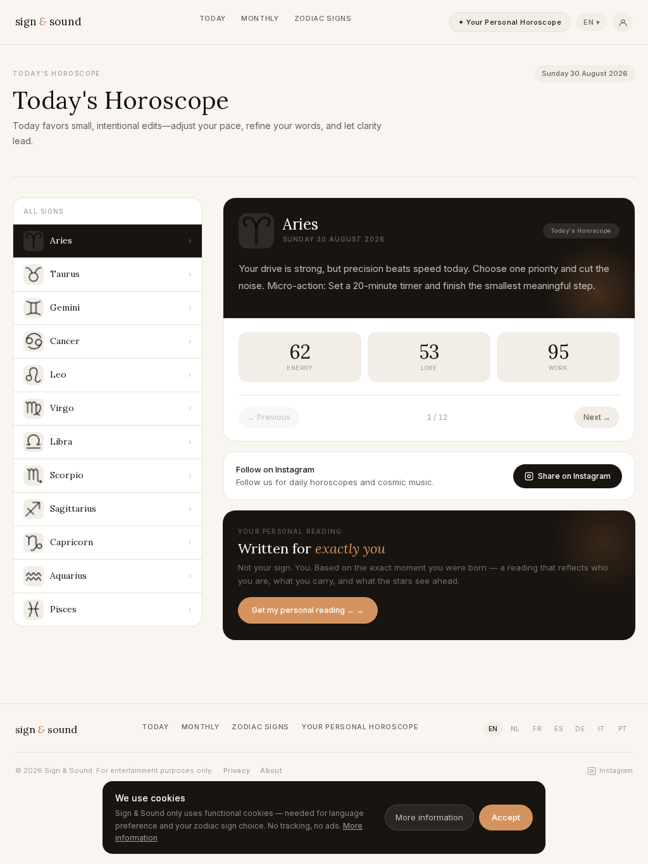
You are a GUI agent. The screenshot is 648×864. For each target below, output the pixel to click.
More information (429, 817)
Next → (597, 417)
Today (212, 18)
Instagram (616, 770)
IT (602, 728)
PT (623, 728)
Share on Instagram (574, 476)
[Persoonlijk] (623, 22)
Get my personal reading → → (308, 610)
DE (580, 728)
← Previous (268, 417)
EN (493, 728)
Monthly (260, 18)
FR (537, 728)
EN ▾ (591, 22)
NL (515, 728)
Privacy (236, 770)
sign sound (48, 21)
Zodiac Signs (323, 18)
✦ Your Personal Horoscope (509, 22)
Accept (506, 817)
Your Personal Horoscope (360, 726)
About (271, 770)
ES (558, 728)
